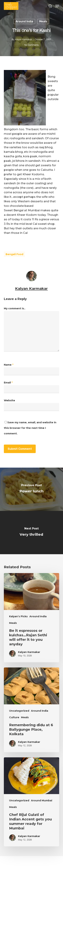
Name (8, 364)
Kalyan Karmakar (23, 39)
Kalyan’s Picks (18, 616)
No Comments (31, 44)
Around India (24, 21)
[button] (57, 6)
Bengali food (14, 254)
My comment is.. (14, 308)
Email (8, 382)
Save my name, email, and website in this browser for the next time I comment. (30, 428)
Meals (43, 21)
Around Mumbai (41, 800)
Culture (14, 717)
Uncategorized (19, 710)
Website (9, 400)
